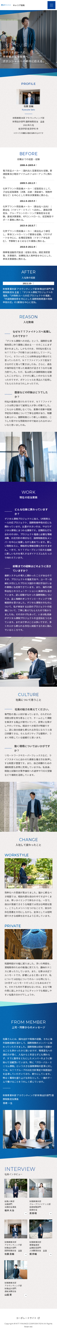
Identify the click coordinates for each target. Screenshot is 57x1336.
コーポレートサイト (26, 1318)
